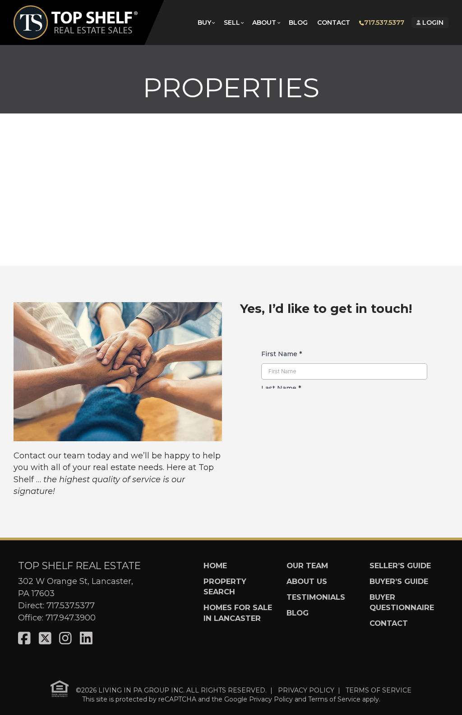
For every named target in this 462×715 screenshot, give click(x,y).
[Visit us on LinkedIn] (86, 638)
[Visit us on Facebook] (24, 638)
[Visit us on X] (45, 638)
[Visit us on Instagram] (65, 638)
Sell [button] (232, 22)
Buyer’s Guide (399, 581)
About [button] (264, 22)
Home (215, 565)
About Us (306, 581)
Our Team (307, 565)
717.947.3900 (71, 618)
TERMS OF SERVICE (378, 690)
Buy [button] (204, 22)
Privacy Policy (271, 699)
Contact (333, 22)
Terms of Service (334, 699)
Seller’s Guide (400, 565)
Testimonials (315, 597)
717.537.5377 (384, 22)
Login (432, 22)
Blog (298, 22)
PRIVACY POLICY (306, 690)
